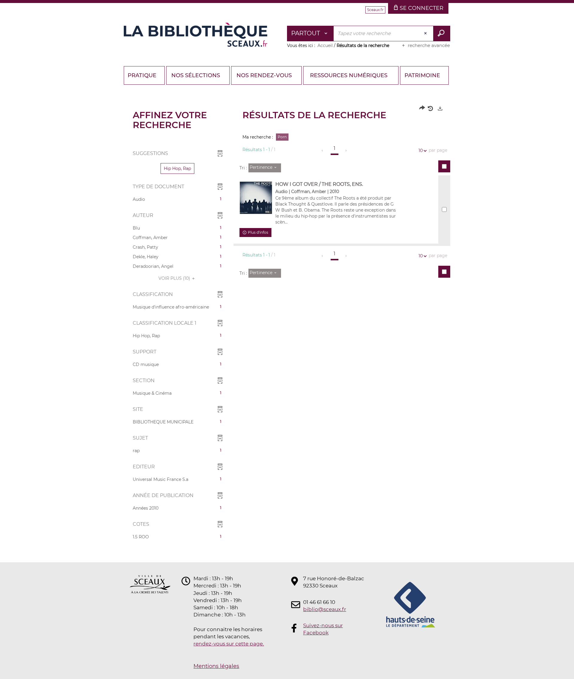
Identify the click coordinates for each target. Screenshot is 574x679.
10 (421, 150)
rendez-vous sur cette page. (228, 644)
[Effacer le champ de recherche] (426, 33)
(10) (174, 278)
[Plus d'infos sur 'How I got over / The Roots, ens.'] (255, 197)
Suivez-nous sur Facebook (323, 629)
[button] (177, 168)
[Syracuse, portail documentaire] (195, 35)
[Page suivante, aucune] (346, 150)
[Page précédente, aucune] (322, 150)
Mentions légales (216, 666)
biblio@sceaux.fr (324, 609)
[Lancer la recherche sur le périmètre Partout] (441, 33)
